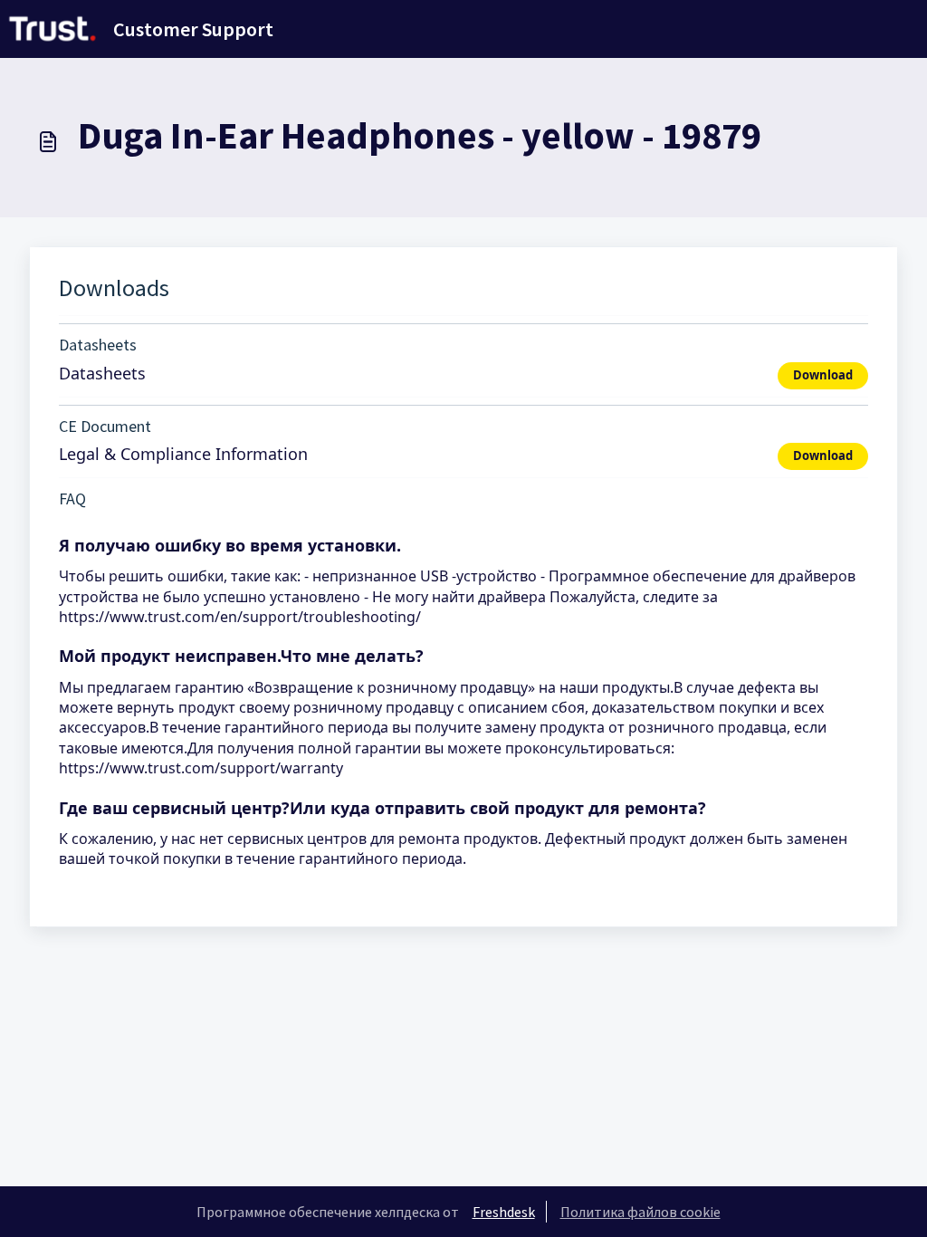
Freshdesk (504, 1212)
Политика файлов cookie (640, 1212)
